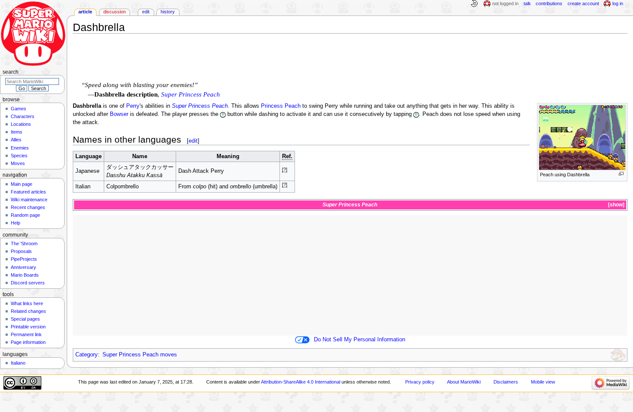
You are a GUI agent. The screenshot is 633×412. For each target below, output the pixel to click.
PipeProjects (24, 259)
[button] (615, 205)
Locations (21, 124)
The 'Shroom (24, 243)
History (168, 11)
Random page (25, 215)
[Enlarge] (621, 174)
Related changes (28, 311)
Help (15, 222)
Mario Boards (25, 275)
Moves (18, 163)
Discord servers (28, 282)
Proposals (21, 251)
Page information (28, 342)
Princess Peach (281, 106)
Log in (617, 3)
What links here (27, 303)
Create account (583, 3)
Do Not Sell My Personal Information (359, 340)
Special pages (25, 318)
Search (11, 72)
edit (193, 140)
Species (19, 155)
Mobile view (543, 381)
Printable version (28, 326)
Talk (527, 3)
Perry (133, 106)
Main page (21, 184)
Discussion (114, 11)
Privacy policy (419, 381)
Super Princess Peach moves (139, 355)
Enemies (20, 147)
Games (18, 108)
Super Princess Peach (190, 94)
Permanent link (26, 334)
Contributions (549, 3)
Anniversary (23, 267)
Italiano (18, 362)
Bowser (119, 114)
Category (86, 355)
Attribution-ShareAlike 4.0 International (300, 381)
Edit (145, 11)
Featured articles (28, 191)
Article (85, 11)
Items (16, 131)
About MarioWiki (464, 381)
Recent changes (28, 207)
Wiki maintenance (29, 199)
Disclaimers (505, 381)
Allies (16, 139)
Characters (22, 116)
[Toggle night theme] (474, 4)
